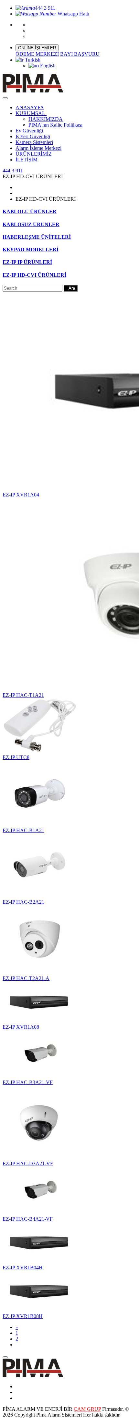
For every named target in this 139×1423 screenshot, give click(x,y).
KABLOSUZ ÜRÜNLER (31, 224)
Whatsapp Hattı (72, 13)
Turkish (32, 59)
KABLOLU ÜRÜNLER (30, 211)
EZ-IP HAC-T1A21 (23, 695)
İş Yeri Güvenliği (33, 136)
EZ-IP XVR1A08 (21, 1027)
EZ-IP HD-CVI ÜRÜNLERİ (34, 275)
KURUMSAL (31, 113)
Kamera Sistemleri (34, 142)
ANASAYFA (30, 107)
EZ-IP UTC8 (16, 757)
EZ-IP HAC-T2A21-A (26, 978)
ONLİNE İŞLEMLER (37, 47)
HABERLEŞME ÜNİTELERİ (37, 237)
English (47, 65)
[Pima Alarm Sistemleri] (33, 1375)
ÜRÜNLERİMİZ (34, 154)
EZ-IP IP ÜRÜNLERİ (27, 262)
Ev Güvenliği (29, 130)
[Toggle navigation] (5, 98)
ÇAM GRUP (87, 1409)
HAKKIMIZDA (45, 119)
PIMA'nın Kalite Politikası (55, 125)
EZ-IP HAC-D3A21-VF (28, 1163)
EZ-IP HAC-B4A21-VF (28, 1219)
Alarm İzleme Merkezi (38, 148)
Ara (70, 288)
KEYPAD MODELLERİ (31, 249)
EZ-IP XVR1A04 (21, 494)
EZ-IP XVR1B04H (23, 1267)
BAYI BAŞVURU (80, 54)
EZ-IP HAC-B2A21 (23, 902)
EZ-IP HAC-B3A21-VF (28, 1082)
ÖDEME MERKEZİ (37, 54)
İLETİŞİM (26, 159)
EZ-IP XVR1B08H (23, 1316)
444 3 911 (45, 8)
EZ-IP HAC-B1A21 (23, 830)
